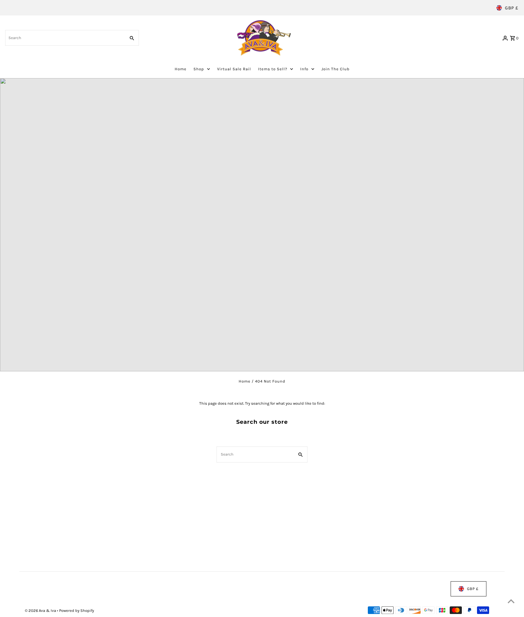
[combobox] (64, 37)
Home (244, 381)
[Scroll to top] (511, 601)
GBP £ (511, 8)
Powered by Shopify (76, 610)
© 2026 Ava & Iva (41, 610)
